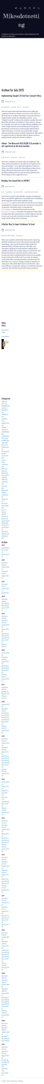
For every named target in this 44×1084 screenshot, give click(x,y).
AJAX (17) (4, 408)
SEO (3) (4, 512)
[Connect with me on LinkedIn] (20, 8)
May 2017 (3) (5, 694)
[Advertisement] (22, 65)
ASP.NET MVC (19, 192)
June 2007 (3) (5, 1062)
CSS (20, 107)
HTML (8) (4, 477)
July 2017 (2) (5, 691)
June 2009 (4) (5, 1000)
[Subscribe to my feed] (38, 8)
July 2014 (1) (5, 791)
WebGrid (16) (5, 534)
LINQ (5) (4, 492)
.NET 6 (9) (4, 401)
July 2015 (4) (5, 756)
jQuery (26, 107)
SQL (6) (4, 514)
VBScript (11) (5, 525)
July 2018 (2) (5, 666)
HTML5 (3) (4, 479)
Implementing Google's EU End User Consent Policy (21, 95)
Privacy (20, 1081)
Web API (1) (5, 532)
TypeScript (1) (5, 521)
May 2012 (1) (5, 883)
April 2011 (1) (5, 918)
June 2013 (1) (5, 840)
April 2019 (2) (5, 638)
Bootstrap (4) (5, 451)
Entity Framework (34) (5, 464)
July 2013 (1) (5, 838)
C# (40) (4, 453)
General (9, 192)
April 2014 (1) (5, 801)
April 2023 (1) (5, 548)
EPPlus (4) (4, 469)
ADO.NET (15, 157)
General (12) (5, 475)
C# (3, 192)
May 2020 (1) (5, 606)
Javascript (6, 107)
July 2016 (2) (5, 713)
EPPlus (22, 157)
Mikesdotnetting (21, 20)
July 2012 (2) (5, 879)
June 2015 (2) (5, 758)
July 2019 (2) (5, 633)
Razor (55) (4, 503)
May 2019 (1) (5, 636)
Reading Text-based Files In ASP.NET (16, 180)
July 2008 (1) (5, 1036)
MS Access (6, 157)
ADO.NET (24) (5, 406)
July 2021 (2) (5, 593)
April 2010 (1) (5, 957)
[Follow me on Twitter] (16, 8)
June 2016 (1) (5, 715)
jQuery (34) (5, 490)
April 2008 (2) (5, 1041)
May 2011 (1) (5, 916)
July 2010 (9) (5, 950)
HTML (14, 107)
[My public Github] (30, 8)
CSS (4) (4, 460)
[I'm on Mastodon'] (34, 8)
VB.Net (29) (5, 523)
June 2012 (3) (5, 881)
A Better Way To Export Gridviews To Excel (18, 224)
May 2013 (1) (5, 842)
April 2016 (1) (5, 719)
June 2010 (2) (5, 952)
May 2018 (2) (5, 668)
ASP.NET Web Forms (32, 192)
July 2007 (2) (5, 1060)
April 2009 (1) (5, 1004)
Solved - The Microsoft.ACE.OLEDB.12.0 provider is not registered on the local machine (21, 144)
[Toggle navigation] (3, 31)
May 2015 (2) (5, 760)
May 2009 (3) (5, 1002)
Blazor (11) (5, 445)
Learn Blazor (5, 336)
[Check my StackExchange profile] (25, 8)
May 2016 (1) (5, 717)
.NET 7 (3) (4, 404)
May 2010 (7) (5, 954)
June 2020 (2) (5, 603)
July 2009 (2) (5, 997)
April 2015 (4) (5, 763)
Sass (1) (4, 510)
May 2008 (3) (5, 1038)
